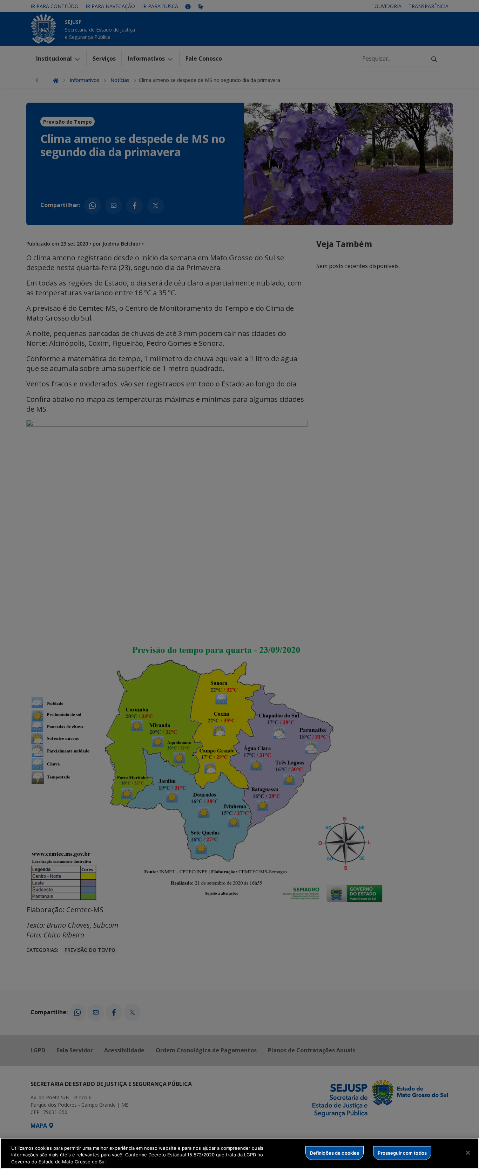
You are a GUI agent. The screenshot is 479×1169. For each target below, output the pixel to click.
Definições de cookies (334, 1152)
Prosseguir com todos (402, 1152)
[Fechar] (467, 1152)
